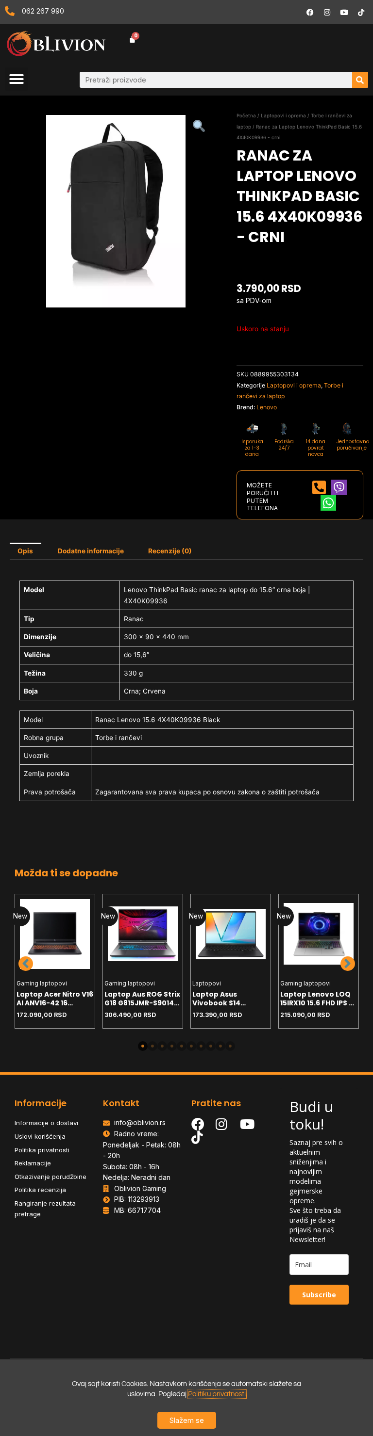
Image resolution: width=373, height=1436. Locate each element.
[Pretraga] (360, 80)
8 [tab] (211, 1046)
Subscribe (319, 1294)
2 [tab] (152, 1046)
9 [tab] (220, 1046)
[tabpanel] (55, 961)
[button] (16, 79)
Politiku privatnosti (217, 1394)
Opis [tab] (25, 551)
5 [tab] (181, 1046)
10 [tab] (230, 1046)
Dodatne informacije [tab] (91, 551)
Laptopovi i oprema (283, 115)
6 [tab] (191, 1046)
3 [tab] (162, 1046)
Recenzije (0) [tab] (170, 551)
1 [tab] (143, 1046)
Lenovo (266, 407)
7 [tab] (201, 1046)
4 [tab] (172, 1046)
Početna (246, 115)
